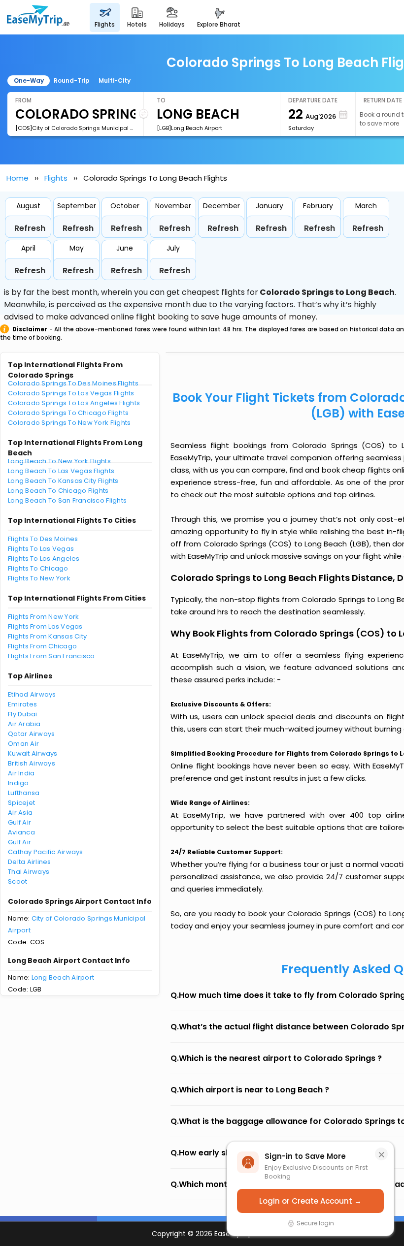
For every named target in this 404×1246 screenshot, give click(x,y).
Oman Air (23, 743)
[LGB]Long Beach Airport (189, 128)
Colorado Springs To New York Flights (69, 422)
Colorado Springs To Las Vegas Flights (71, 393)
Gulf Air (19, 822)
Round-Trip (72, 80)
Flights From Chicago (42, 646)
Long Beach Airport (63, 977)
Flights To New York (39, 578)
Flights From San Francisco (51, 656)
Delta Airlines (29, 861)
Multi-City (115, 80)
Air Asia (20, 812)
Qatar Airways (31, 733)
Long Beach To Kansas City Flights (63, 480)
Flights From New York (43, 616)
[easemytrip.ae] (38, 17)
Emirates (22, 704)
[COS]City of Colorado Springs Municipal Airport (75, 128)
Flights (55, 178)
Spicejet (21, 802)
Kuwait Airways (33, 753)
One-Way (29, 80)
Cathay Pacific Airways (45, 852)
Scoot (17, 881)
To (161, 100)
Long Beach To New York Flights (59, 461)
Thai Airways (28, 871)
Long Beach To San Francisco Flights (67, 500)
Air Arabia (24, 724)
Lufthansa (23, 793)
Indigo (18, 783)
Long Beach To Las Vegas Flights (61, 471)
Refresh (29, 228)
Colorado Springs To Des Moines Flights (73, 383)
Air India (21, 773)
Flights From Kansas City (47, 636)
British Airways (31, 763)
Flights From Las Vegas (45, 626)
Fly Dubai (22, 714)
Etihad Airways (32, 694)
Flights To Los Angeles (44, 558)
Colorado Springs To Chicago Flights (68, 412)
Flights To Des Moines (43, 538)
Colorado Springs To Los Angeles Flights (74, 403)
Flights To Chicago (38, 568)
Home (17, 178)
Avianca (21, 832)
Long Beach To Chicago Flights (58, 490)
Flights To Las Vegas (41, 548)
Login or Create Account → (310, 1201)
